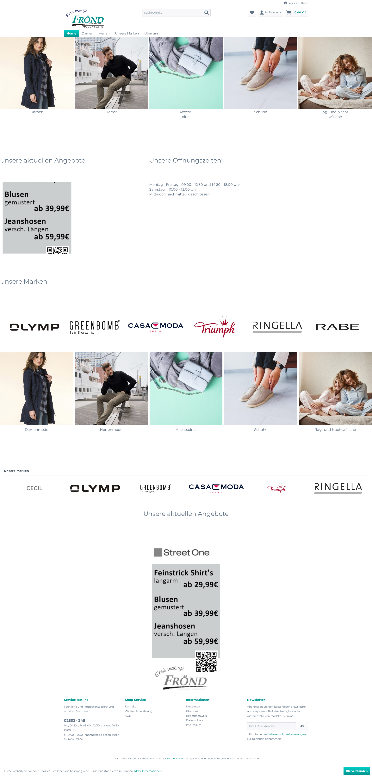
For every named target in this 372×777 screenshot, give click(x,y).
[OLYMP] (34, 488)
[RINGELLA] (216, 327)
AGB (128, 716)
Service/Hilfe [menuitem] (296, 3)
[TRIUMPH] (155, 327)
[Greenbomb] (34, 327)
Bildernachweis (196, 716)
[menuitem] (176, 12)
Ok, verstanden (357, 771)
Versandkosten (175, 758)
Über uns (192, 711)
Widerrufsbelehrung (138, 711)
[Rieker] (338, 327)
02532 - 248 (74, 720)
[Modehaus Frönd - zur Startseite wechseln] (85, 18)
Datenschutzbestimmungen (286, 734)
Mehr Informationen (148, 771)
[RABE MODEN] (277, 327)
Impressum (194, 725)
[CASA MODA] (95, 327)
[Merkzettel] (252, 12)
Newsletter (193, 706)
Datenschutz (194, 720)
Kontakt (130, 706)
